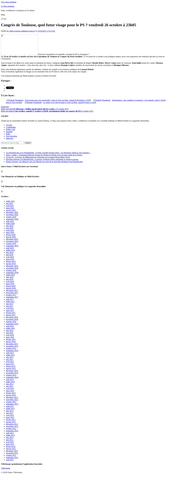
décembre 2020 (12, 212)
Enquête (9, 132)
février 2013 (10, 420)
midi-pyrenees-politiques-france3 (22, 31)
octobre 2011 (11, 455)
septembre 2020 (12, 219)
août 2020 (10, 221)
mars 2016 (10, 337)
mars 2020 (10, 232)
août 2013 (10, 406)
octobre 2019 (11, 244)
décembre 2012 (12, 424)
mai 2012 (9, 440)
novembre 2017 (12, 293)
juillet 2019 (10, 250)
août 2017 (10, 299)
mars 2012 (10, 444)
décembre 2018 (12, 266)
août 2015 (10, 353)
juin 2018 (9, 277)
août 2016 (10, 326)
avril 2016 (10, 335)
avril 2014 (10, 388)
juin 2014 (9, 384)
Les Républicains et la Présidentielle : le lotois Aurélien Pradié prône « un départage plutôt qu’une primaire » (48, 153)
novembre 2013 (12, 400)
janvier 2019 (11, 264)
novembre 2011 (12, 453)
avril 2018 (10, 281)
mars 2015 (10, 364)
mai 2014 (9, 386)
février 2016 (10, 339)
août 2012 (10, 433)
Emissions (5, 107)
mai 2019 (9, 255)
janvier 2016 (11, 342)
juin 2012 (9, 437)
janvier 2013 (11, 422)
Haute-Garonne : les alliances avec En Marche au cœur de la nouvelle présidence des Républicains (44, 162)
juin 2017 (9, 304)
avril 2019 (10, 257)
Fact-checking (11, 136)
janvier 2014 (11, 395)
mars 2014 (10, 391)
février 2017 (10, 313)
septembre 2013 (12, 404)
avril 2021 (10, 206)
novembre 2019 (12, 241)
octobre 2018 (11, 270)
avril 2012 (10, 442)
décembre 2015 (12, 344)
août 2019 (10, 248)
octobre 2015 (11, 348)
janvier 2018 (11, 288)
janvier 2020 (11, 237)
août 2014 (10, 380)
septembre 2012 (12, 431)
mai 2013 (9, 413)
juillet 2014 (10, 382)
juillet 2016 (10, 328)
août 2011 (10, 460)
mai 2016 (9, 333)
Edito (8, 134)
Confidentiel (11, 127)
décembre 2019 (12, 239)
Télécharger (5, 468)
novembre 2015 (12, 346)
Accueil (9, 125)
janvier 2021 (11, 210)
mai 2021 (9, 203)
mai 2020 (9, 228)
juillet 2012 (10, 435)
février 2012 (10, 446)
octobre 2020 (11, 217)
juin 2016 (9, 330)
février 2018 (10, 286)
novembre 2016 (12, 319)
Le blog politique (7, 6)
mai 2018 (9, 279)
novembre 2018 (12, 268)
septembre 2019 (12, 246)
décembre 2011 (12, 451)
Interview (9, 138)
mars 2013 (10, 417)
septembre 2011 (12, 458)
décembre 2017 (12, 290)
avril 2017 (10, 308)
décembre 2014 (12, 371)
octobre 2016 (11, 322)
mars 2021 (10, 208)
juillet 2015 (10, 355)
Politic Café (10, 129)
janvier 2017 (11, 315)
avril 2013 (10, 415)
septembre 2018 (12, 273)
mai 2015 (9, 359)
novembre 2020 (12, 215)
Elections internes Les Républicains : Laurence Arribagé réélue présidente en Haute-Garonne (42, 159)
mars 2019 (10, 259)
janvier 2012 (11, 449)
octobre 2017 (11, 295)
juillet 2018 (10, 275)
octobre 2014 (11, 375)
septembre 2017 (12, 297)
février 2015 (10, 366)
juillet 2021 (10, 201)
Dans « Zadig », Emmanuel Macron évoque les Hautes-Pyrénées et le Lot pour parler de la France (44, 155)
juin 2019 (9, 252)
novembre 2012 (12, 426)
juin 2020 (9, 226)
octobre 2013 (11, 402)
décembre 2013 (12, 397)
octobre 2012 (11, 429)
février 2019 (10, 261)
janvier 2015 (11, 368)
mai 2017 (9, 306)
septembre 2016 (12, 324)
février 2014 (10, 393)
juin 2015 (9, 357)
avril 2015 (10, 362)
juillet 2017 (10, 301)
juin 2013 (9, 411)
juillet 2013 (10, 408)
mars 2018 (10, 284)
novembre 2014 (12, 373)
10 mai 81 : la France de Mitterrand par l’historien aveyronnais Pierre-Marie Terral (38, 157)
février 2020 (10, 235)
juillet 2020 (10, 223)
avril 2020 (10, 230)
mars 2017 (10, 310)
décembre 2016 (12, 317)
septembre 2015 (12, 351)
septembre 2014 (12, 377)
